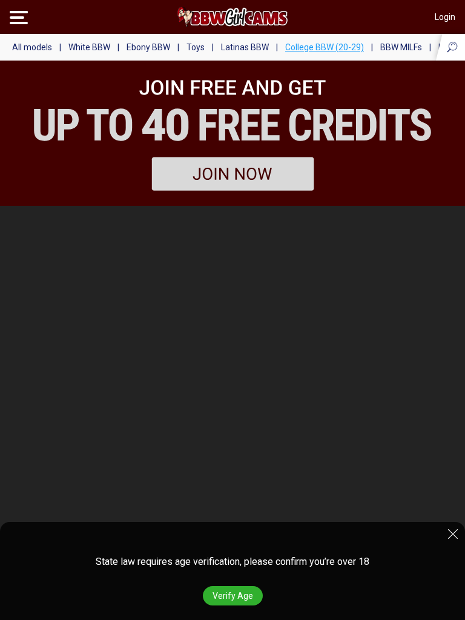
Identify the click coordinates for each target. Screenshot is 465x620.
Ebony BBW (148, 47)
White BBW (89, 47)
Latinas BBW (245, 47)
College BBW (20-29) (324, 47)
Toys (195, 47)
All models (32, 47)
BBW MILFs (401, 47)
